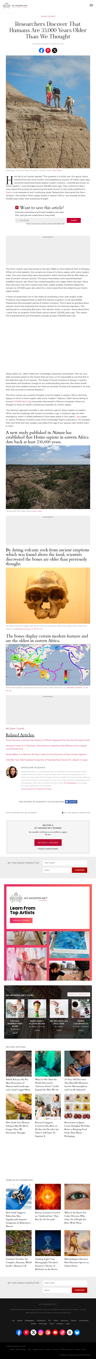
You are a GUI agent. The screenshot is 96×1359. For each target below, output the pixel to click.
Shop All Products (79, 994)
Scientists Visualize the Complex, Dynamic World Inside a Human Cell (19, 1262)
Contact (48, 1349)
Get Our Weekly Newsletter (76, 813)
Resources (64, 1321)
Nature (9, 192)
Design (19, 1321)
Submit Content (38, 1349)
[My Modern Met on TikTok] (62, 1332)
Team (29, 1349)
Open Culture (16, 728)
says (78, 416)
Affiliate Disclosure (67, 1349)
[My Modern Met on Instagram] (41, 1332)
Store (68, 1324)
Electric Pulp (85, 1355)
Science (51, 16)
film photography (70, 783)
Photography (29, 1321)
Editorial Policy (21, 1349)
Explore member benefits (48, 848)
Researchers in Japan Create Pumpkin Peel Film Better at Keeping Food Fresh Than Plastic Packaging (77, 1129)
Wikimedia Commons (22, 629)
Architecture (41, 1321)
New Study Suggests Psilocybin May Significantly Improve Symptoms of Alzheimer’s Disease (18, 1219)
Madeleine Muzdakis (42, 44)
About (12, 1349)
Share (72, 802)
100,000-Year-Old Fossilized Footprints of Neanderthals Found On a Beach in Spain (47, 759)
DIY (49, 1321)
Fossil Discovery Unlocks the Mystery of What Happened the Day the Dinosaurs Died (48, 740)
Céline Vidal (56, 170)
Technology (43, 1324)
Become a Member (48, 842)
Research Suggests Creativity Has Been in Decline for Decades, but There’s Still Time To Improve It (47, 1129)
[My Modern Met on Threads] (70, 1332)
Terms (83, 1349)
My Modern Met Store (20, 995)
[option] (26, 955)
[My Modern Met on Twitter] (33, 1332)
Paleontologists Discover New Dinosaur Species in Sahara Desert (76, 1262)
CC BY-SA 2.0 (36, 629)
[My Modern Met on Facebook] (19, 1332)
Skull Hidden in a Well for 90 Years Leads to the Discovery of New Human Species (46, 754)
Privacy (77, 1349)
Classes (74, 1321)
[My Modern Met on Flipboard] (48, 1332)
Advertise (55, 1349)
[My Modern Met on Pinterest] (26, 1332)
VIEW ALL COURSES (21, 920)
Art (13, 1321)
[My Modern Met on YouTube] (55, 1332)
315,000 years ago (22, 401)
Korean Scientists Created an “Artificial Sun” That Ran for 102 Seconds (47, 1216)
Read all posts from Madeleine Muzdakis (36, 789)
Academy (60, 1324)
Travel (52, 1324)
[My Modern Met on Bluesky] (77, 1332)
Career (56, 1321)
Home (43, 16)
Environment (83, 1321)
